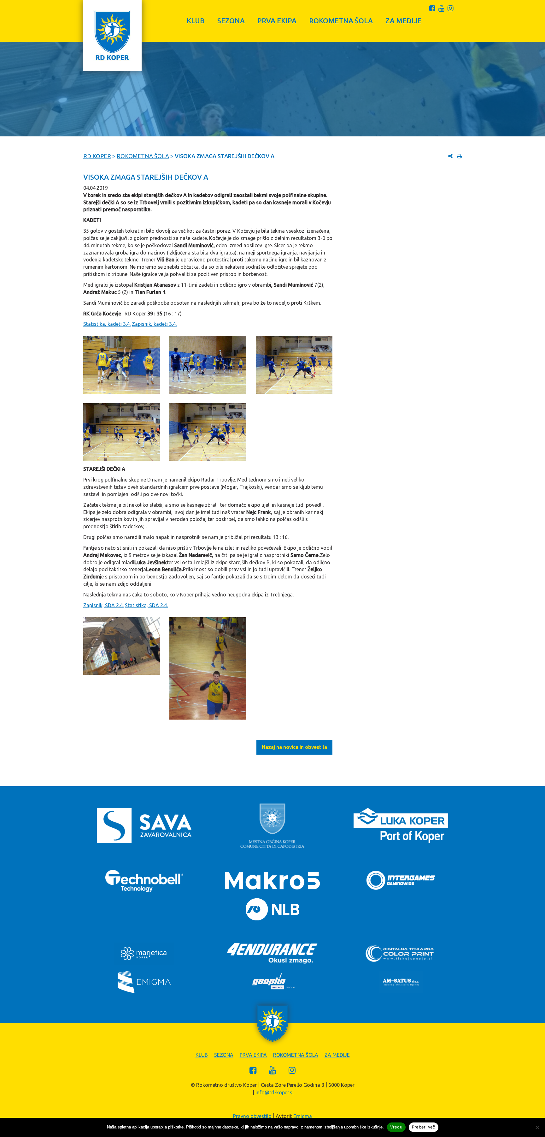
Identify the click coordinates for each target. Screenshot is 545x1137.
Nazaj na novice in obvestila (294, 747)
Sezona (231, 21)
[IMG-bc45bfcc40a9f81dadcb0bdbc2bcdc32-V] (121, 646)
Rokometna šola (341, 21)
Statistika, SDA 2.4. (146, 605)
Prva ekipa (276, 21)
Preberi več (423, 1126)
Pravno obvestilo (252, 1116)
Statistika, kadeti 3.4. (107, 324)
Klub (196, 21)
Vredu (396, 1126)
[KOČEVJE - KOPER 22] (294, 364)
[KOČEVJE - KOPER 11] (207, 365)
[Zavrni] (537, 1127)
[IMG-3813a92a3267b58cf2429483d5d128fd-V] (207, 668)
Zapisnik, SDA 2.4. (103, 605)
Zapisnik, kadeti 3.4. (154, 324)
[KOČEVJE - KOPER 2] (121, 364)
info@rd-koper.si (274, 1092)
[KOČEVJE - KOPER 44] (121, 432)
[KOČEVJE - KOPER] (207, 432)
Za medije (403, 21)
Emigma (302, 1116)
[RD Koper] (112, 35)
